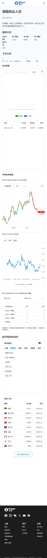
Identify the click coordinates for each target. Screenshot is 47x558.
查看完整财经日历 (23, 454)
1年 (5, 240)
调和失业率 (9, 353)
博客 (23, 527)
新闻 (6, 539)
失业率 (7, 362)
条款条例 (39, 536)
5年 (9, 240)
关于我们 (39, 527)
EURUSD (8, 186)
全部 (15, 240)
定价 (38, 530)
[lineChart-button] (42, 72)
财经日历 (7, 530)
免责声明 (39, 533)
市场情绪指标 (9, 536)
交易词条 (25, 533)
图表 (6, 527)
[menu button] (3, 3)
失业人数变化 (10, 357)
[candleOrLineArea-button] (17, 186)
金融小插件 (8, 543)
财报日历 (7, 533)
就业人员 (8, 366)
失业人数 (8, 376)
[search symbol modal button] (43, 3)
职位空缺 (8, 371)
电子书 (24, 530)
